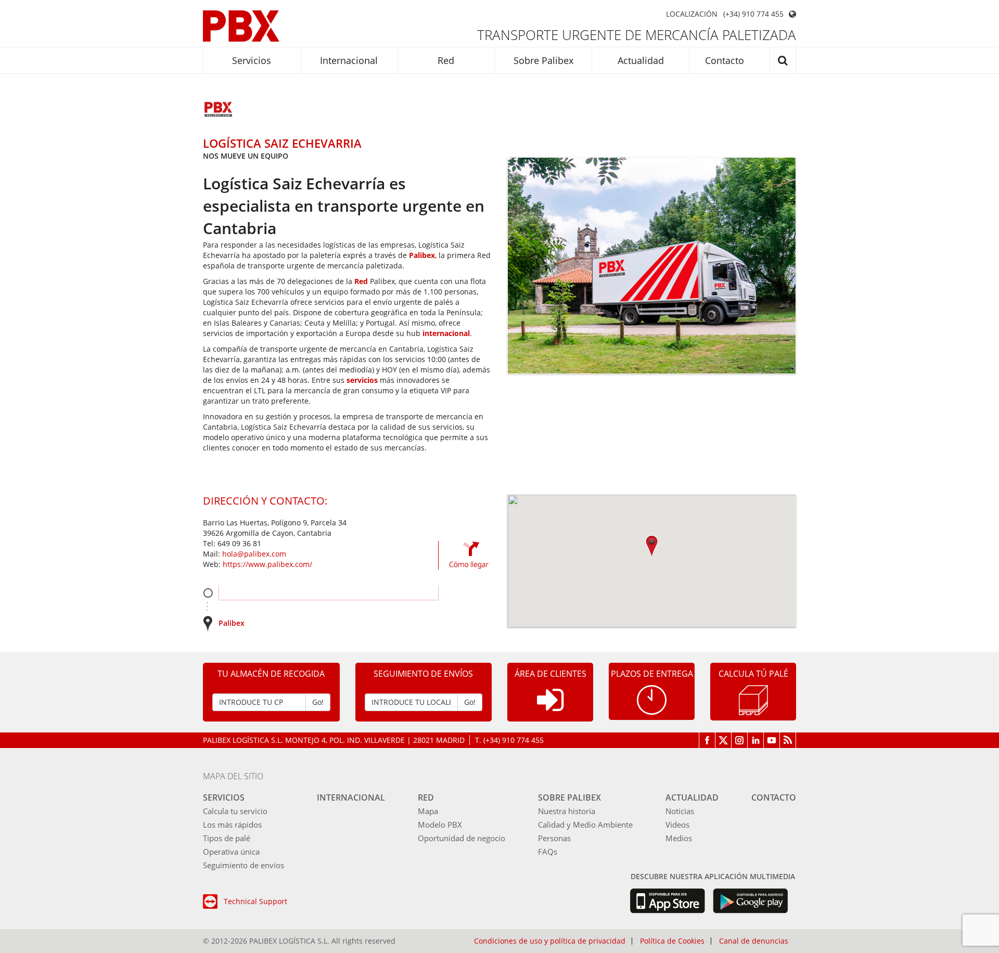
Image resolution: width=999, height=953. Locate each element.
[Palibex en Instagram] (740, 740)
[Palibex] (241, 26)
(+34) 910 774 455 (753, 14)
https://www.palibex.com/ (267, 564)
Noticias (679, 811)
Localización (692, 14)
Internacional (349, 60)
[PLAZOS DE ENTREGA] (652, 699)
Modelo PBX (440, 824)
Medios (678, 838)
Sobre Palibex (543, 60)
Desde (207, 592)
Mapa (428, 811)
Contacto (724, 60)
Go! (318, 702)
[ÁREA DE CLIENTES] (550, 708)
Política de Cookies (672, 941)
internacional (446, 333)
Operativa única (231, 851)
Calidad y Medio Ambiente (585, 824)
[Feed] (788, 740)
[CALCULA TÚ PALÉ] (753, 699)
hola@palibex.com (254, 554)
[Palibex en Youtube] (772, 740)
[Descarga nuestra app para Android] (750, 900)
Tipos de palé (226, 838)
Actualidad (641, 60)
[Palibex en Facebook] (707, 740)
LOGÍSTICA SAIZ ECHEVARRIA (282, 143)
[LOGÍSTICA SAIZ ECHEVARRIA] (218, 110)
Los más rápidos (232, 824)
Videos (677, 824)
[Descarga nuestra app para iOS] (667, 900)
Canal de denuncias (753, 941)
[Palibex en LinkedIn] (756, 740)
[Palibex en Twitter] (723, 740)
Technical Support (255, 901)
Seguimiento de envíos (243, 865)
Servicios (251, 60)
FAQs (547, 851)
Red (446, 60)
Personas (554, 838)
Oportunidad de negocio (461, 838)
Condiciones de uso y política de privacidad (549, 941)
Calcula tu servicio (235, 811)
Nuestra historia (566, 811)
